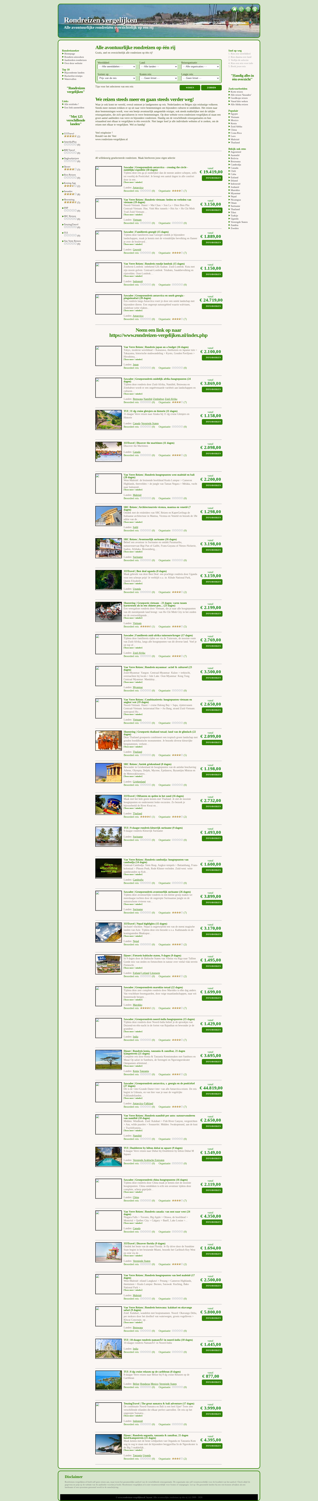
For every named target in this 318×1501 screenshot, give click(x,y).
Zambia (234, 225)
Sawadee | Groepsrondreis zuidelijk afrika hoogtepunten (155, 379)
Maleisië (234, 139)
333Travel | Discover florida (139, 1243)
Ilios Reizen (70, 174)
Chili (233, 171)
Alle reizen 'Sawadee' (240, 94)
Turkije (234, 215)
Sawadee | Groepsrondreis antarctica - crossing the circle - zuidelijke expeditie (156, 168)
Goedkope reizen (239, 98)
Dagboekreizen (71, 158)
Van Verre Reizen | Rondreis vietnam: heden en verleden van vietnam (157, 201)
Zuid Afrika (236, 126)
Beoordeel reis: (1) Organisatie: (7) (155, 1008)
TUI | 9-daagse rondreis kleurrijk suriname (148, 827)
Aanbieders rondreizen (75, 60)
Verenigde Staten (239, 222)
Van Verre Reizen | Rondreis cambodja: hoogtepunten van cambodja (156, 861)
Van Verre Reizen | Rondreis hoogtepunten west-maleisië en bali (159, 474)
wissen (190, 88)
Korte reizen (236, 91)
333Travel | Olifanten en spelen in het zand (147, 796)
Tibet (233, 212)
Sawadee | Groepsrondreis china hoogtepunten (149, 1179)
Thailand (235, 142)
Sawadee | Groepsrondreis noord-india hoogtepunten (153, 1019)
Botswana (235, 161)
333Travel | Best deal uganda (140, 571)
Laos (233, 136)
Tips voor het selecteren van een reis (114, 86)
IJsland (234, 180)
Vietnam (234, 117)
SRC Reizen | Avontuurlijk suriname (144, 539)
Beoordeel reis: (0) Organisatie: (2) (155, 455)
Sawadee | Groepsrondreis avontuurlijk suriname (151, 892)
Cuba (233, 174)
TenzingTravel (71, 224)
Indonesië (235, 183)
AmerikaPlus (70, 141)
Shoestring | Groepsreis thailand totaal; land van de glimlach (158, 731)
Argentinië (235, 152)
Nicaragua (235, 199)
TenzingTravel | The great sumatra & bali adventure (153, 1403)
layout (149, 1497)
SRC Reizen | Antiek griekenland (142, 764)
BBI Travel (69, 150)
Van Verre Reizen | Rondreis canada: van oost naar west (155, 1211)
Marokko (235, 190)
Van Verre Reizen (72, 241)
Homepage (69, 53)
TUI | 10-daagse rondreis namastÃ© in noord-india (152, 1340)
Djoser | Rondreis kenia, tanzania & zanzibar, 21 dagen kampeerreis (154, 1052)
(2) (78, 136)
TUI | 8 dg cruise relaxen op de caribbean (146, 1371)
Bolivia (234, 158)
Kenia (233, 123)
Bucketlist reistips (73, 76)
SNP (66, 207)
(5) (78, 202)
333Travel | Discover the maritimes (143, 443)
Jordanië (234, 187)
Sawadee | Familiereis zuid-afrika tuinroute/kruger (152, 635)
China (233, 129)
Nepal (233, 196)
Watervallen (70, 79)
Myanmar (235, 193)
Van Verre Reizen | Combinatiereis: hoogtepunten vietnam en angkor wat (158, 701)
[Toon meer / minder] (133, 182)
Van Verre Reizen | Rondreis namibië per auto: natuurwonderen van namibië (159, 1117)
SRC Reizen (70, 216)
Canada (234, 168)
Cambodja (235, 164)
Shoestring (69, 199)
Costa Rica (236, 133)
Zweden (234, 228)
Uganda (234, 218)
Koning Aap (70, 183)
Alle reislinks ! (71, 104)
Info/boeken (213, 178)
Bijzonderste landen (74, 72)
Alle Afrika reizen (239, 104)
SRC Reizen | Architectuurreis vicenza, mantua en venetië (156, 507)
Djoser (67, 166)
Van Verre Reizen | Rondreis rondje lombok (148, 263)
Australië (235, 155)
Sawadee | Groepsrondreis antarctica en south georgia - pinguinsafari (154, 297)
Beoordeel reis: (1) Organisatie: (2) (155, 816)
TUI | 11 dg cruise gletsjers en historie (144, 411)
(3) (78, 169)
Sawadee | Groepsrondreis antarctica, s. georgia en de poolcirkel (159, 1083)
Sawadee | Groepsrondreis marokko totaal (147, 987)
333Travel (69, 133)
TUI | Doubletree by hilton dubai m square (147, 1148)
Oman (233, 202)
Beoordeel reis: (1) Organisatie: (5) (155, 626)
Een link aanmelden (74, 107)
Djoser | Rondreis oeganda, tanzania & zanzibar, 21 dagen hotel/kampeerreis (156, 1436)
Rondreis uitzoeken (74, 57)
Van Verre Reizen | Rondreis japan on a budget (150, 347)
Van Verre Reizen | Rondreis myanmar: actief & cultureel (156, 667)
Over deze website (73, 63)
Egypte (234, 113)
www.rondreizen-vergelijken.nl (131, 1497)
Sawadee (68, 191)
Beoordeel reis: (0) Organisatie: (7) (155, 191)
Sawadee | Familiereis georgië (140, 232)
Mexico (234, 120)
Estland (234, 177)
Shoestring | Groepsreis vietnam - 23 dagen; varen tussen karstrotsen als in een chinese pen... (155, 604)
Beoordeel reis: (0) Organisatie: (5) (155, 755)
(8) (78, 194)
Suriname (235, 206)
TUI (66, 232)
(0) (78, 144)
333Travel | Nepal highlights (139, 923)
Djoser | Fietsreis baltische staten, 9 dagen (147, 955)
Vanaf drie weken (239, 101)
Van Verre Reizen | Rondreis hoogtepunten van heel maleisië (157, 1275)
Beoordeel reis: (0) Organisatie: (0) (155, 223)
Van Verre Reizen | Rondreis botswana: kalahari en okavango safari (158, 1308)
